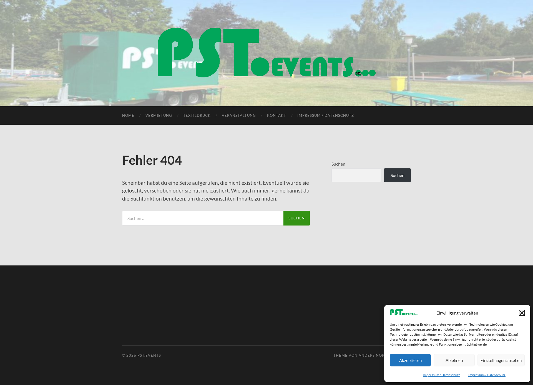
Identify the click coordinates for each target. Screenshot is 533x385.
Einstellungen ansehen (501, 360)
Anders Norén (374, 355)
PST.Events (149, 355)
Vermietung (158, 115)
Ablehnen (454, 360)
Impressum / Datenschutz (441, 375)
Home (128, 115)
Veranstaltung (239, 115)
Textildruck (197, 115)
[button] (522, 313)
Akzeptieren (410, 360)
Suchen (338, 163)
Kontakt (276, 115)
